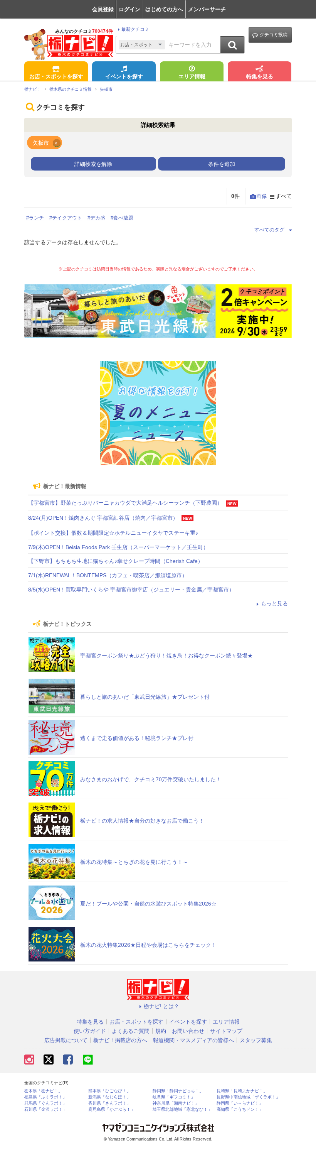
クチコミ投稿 (273, 34)
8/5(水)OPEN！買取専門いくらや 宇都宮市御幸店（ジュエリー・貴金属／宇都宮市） (131, 589)
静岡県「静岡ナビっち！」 (178, 1091)
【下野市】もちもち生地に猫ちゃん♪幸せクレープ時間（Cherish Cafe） (115, 561)
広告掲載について (65, 1040)
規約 (160, 1031)
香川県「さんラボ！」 (109, 1103)
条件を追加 (221, 164)
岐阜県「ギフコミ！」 (174, 1097)
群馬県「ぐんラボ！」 (45, 1103)
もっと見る (274, 603)
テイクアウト (67, 218)
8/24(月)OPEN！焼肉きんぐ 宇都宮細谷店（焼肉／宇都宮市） (103, 518)
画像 (261, 196)
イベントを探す (124, 76)
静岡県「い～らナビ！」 (240, 1103)
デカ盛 (97, 218)
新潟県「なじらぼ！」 (109, 1097)
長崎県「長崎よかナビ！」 (242, 1091)
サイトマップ (226, 1031)
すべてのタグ (269, 230)
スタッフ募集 (256, 1040)
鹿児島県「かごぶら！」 (111, 1109)
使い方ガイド (90, 1031)
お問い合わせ (188, 1031)
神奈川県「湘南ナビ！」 (176, 1103)
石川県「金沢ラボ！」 (45, 1109)
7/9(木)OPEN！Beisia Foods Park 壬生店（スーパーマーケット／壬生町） (118, 547)
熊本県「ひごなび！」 (109, 1091)
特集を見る (259, 76)
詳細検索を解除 (93, 164)
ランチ (36, 218)
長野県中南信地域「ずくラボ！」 (248, 1097)
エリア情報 (191, 76)
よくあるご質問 (131, 1031)
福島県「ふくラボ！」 (45, 1097)
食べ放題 (123, 218)
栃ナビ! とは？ (161, 1006)
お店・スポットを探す (56, 76)
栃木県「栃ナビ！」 (43, 1091)
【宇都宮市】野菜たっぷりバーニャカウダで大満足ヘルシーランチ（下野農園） (125, 503)
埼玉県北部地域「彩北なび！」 (182, 1109)
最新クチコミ (135, 29)
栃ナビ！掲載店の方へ (120, 1040)
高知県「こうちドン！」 (240, 1109)
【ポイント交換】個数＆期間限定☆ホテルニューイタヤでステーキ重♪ (113, 533)
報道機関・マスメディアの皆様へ (193, 1040)
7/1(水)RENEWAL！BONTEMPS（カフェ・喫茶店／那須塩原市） (107, 575)
